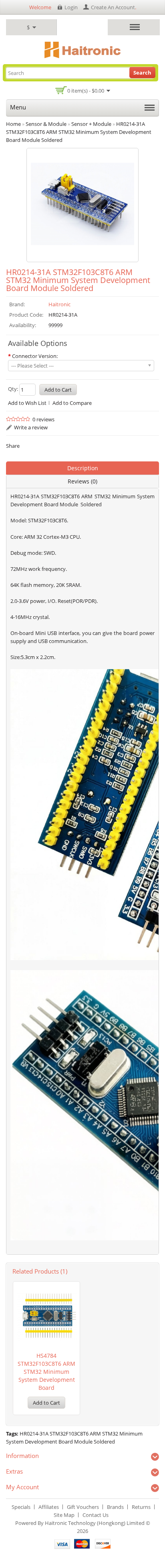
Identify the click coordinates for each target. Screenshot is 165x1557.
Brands (115, 1506)
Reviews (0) (82, 481)
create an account (113, 7)
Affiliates (48, 1506)
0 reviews (43, 419)
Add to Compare (72, 402)
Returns (141, 1506)
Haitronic (59, 304)
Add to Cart (46, 1402)
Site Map (64, 1515)
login (71, 7)
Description (82, 468)
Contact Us (95, 1515)
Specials (21, 1506)
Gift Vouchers (83, 1506)
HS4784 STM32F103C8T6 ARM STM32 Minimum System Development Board (46, 1371)
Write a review (31, 427)
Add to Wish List (27, 402)
